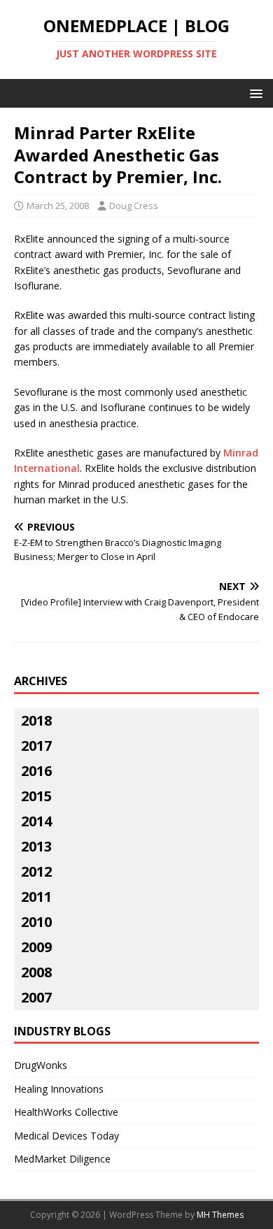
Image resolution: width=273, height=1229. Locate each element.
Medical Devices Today (66, 1135)
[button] (254, 92)
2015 (36, 795)
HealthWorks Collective (66, 1112)
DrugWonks (40, 1065)
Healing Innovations (59, 1088)
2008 (36, 972)
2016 (36, 770)
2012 (36, 871)
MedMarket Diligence (62, 1158)
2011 (36, 896)
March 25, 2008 (58, 205)
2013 (36, 846)
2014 (36, 821)
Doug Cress (133, 205)
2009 (36, 946)
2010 (36, 921)
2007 (36, 997)
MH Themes (220, 1215)
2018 (36, 720)
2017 (36, 745)
